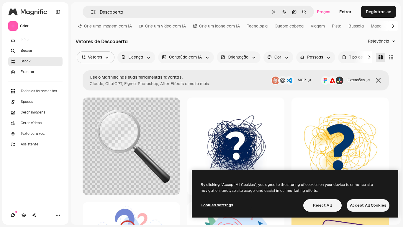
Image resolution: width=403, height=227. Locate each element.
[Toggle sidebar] (58, 12)
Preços (323, 11)
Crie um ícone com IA (219, 26)
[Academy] (23, 215)
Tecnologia (257, 26)
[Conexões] (13, 215)
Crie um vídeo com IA (165, 26)
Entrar (345, 11)
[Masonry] (380, 57)
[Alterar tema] (34, 215)
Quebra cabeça (289, 26)
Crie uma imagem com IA (108, 26)
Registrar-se (378, 11)
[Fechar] (378, 80)
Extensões (356, 80)
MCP (302, 80)
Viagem (318, 26)
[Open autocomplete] (91, 12)
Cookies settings (217, 204)
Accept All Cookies (368, 205)
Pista (336, 26)
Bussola (356, 26)
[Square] (391, 57)
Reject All (322, 205)
